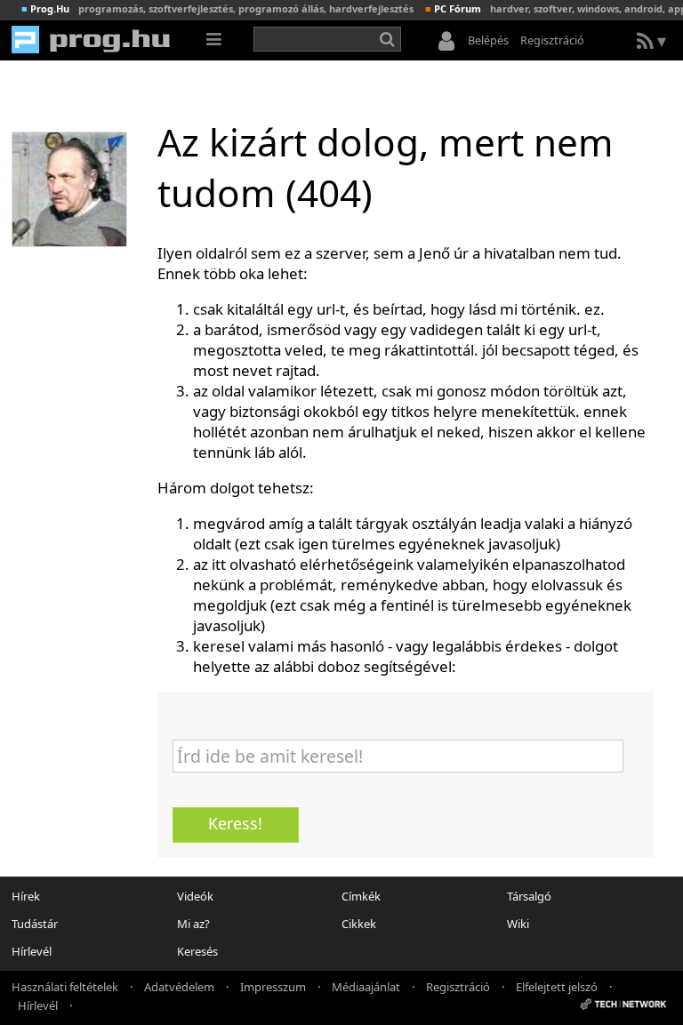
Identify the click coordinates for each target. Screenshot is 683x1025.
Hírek (26, 896)
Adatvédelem (179, 985)
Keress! (235, 823)
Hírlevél (32, 951)
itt (219, 564)
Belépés (488, 40)
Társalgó (529, 896)
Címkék (361, 896)
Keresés (197, 951)
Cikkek (359, 924)
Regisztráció (552, 40)
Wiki (518, 924)
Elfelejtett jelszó (557, 985)
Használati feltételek (65, 985)
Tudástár (35, 924)
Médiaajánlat (366, 985)
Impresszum (273, 985)
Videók (195, 896)
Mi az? (193, 924)
